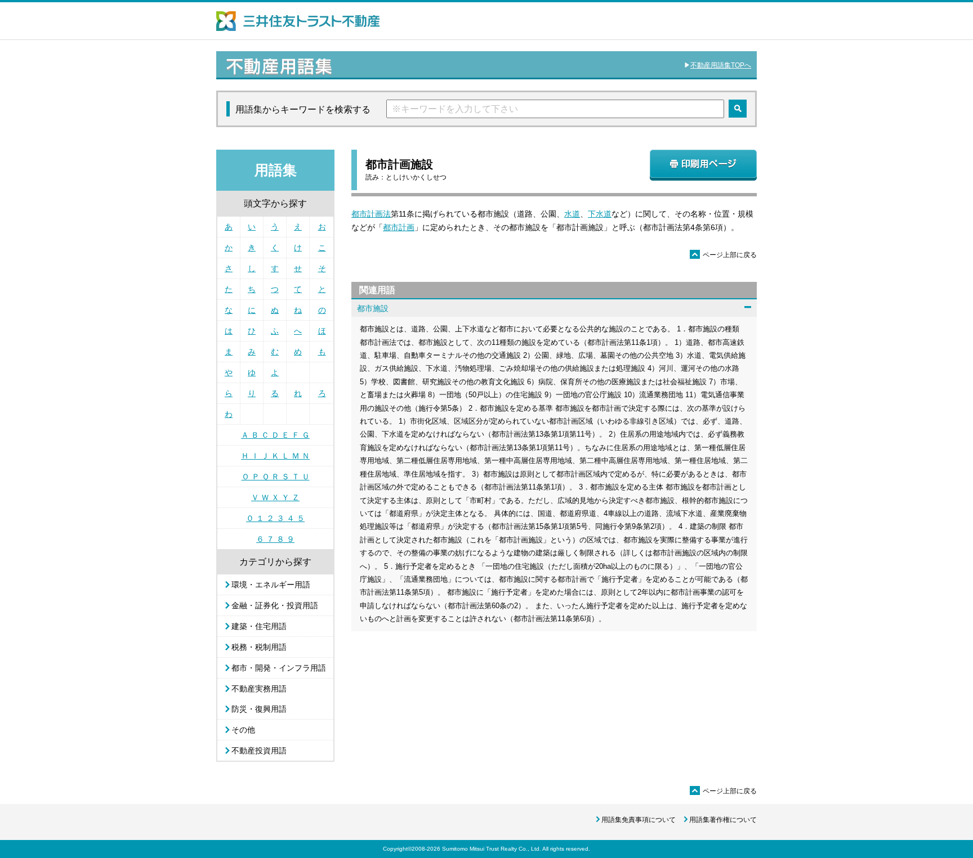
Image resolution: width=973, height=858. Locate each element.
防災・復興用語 (259, 708)
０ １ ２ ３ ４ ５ (275, 518)
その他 (243, 729)
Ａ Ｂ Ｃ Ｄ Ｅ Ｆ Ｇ (275, 434)
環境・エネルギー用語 (270, 584)
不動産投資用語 (259, 750)
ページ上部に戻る (724, 255)
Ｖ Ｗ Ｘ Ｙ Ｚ (275, 497)
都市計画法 (371, 213)
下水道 (600, 213)
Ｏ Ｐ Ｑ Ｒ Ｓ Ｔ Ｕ (276, 476)
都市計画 (398, 227)
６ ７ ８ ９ (275, 538)
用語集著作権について (723, 820)
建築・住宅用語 (259, 626)
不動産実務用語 (259, 688)
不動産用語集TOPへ (720, 65)
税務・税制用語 (259, 647)
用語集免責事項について (638, 820)
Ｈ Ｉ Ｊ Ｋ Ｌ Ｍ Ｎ (275, 455)
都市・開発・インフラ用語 (278, 667)
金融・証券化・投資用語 (274, 605)
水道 (572, 213)
